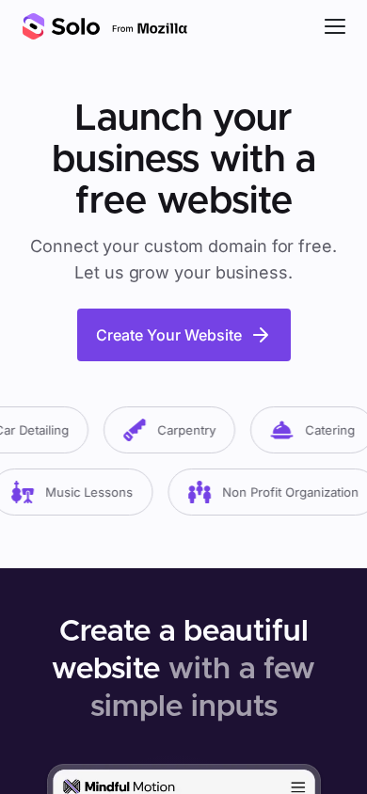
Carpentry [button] (182, 429)
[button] (335, 26)
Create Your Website (169, 335)
